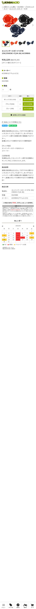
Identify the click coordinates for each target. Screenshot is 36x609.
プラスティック (29, 7)
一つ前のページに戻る (9, 7)
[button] (32, 25)
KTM (25, 9)
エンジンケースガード (15, 9)
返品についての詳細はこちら (12, 122)
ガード (6, 9)
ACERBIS (20, 7)
